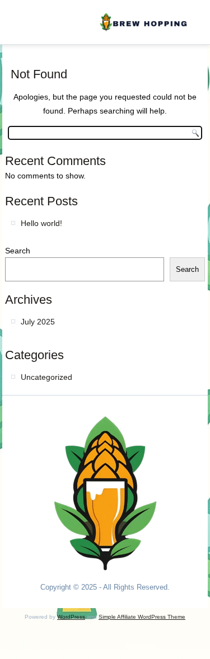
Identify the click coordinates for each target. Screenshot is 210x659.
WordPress (71, 617)
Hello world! (41, 223)
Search (17, 250)
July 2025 (38, 321)
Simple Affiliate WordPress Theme (142, 617)
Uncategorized (46, 377)
